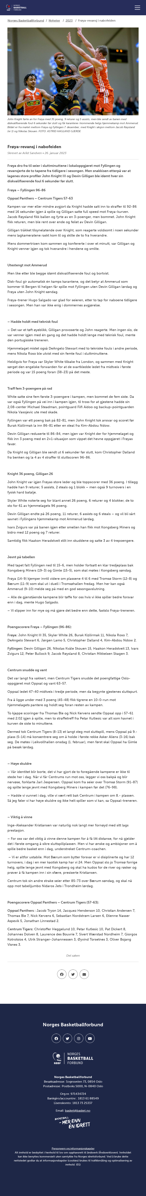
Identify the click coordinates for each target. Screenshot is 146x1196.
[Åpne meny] (138, 7)
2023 (69, 20)
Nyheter (54, 20)
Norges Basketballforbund (26, 20)
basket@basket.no (77, 1110)
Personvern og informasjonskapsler (73, 1148)
